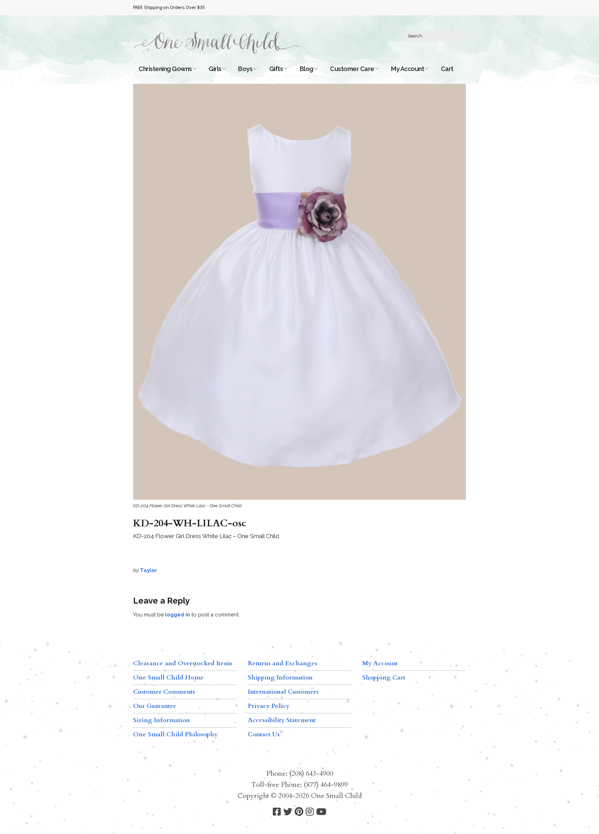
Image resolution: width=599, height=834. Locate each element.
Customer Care (352, 68)
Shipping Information (280, 677)
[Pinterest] (299, 812)
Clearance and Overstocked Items (182, 663)
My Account (407, 68)
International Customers (283, 691)
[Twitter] (287, 812)
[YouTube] (321, 812)
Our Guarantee (154, 706)
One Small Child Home (168, 677)
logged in (177, 615)
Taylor (148, 570)
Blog (306, 68)
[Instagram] (310, 812)
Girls (215, 68)
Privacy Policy (268, 706)
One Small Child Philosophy (175, 734)
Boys (245, 68)
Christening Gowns (165, 68)
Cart (447, 68)
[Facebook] (277, 812)
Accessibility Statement (281, 720)
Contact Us (264, 734)
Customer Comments (164, 691)
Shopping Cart (383, 677)
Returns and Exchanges (282, 663)
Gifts (276, 68)
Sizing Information (161, 720)
